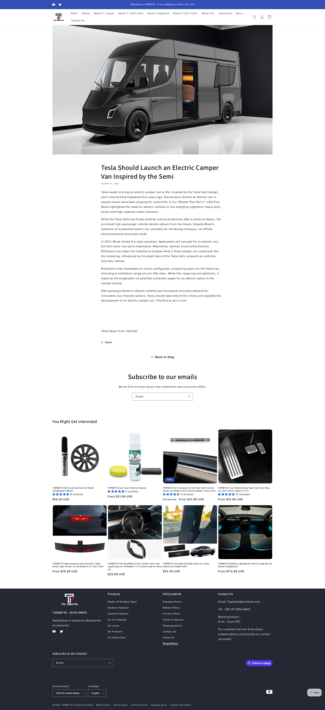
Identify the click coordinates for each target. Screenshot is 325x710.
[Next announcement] (205, 4)
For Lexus (113, 625)
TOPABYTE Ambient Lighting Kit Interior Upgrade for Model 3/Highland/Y (245, 565)
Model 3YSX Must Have (122, 601)
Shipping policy (172, 625)
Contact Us (169, 631)
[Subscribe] (189, 397)
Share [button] (108, 342)
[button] (240, 13)
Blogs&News (170, 643)
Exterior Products (118, 607)
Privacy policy (121, 705)
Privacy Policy (171, 613)
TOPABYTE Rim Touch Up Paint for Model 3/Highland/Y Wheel (73, 489)
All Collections (117, 637)
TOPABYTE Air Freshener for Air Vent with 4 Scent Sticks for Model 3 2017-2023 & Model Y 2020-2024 (189, 489)
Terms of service (139, 705)
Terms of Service (173, 619)
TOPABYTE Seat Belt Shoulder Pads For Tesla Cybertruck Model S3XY (186, 565)
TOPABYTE (66, 705)
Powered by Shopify (83, 705)
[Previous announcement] (119, 4)
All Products (115, 631)
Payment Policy (172, 601)
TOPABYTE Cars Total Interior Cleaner (127, 488)
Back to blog (164, 357)
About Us (168, 637)
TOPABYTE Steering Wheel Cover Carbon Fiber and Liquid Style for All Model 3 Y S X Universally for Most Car (135, 566)
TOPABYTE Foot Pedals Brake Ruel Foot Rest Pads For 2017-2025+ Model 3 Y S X (244, 489)
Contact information (181, 705)
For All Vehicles (117, 619)
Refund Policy (171, 607)
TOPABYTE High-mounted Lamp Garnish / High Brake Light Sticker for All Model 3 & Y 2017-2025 (77, 565)
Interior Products (118, 613)
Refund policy (103, 705)
